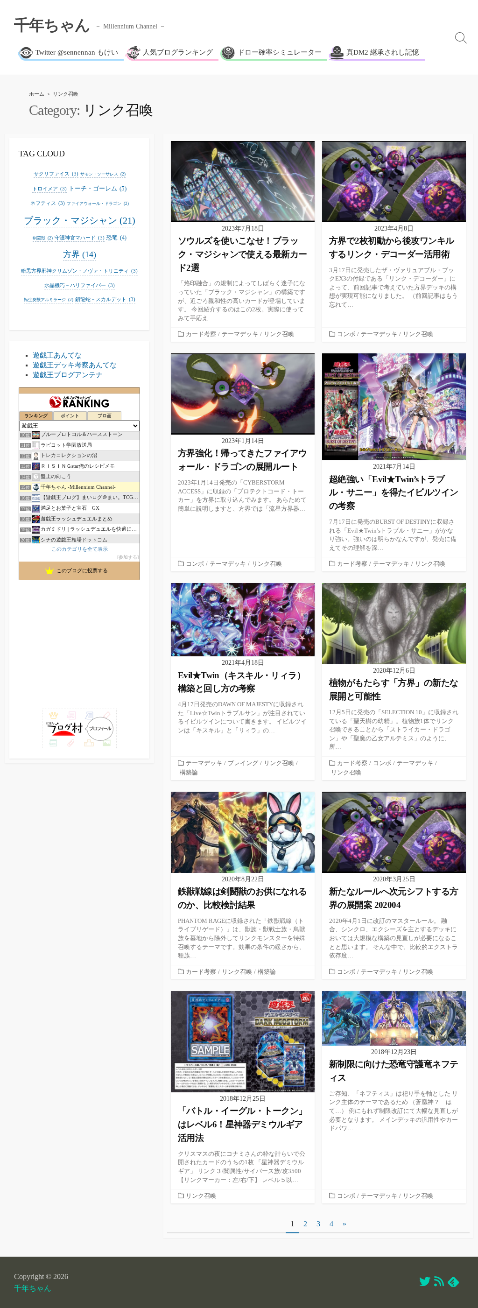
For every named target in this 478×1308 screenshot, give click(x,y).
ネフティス (47, 203)
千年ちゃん (32, 1288)
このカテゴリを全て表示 (79, 549)
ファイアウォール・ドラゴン (98, 203)
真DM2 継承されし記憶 (382, 52)
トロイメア (49, 188)
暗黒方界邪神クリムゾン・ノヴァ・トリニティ (79, 271)
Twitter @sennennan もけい (76, 52)
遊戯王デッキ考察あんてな (75, 365)
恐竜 (116, 237)
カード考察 (201, 334)
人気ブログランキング (178, 52)
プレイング (243, 763)
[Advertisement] (79, 641)
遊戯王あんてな (57, 355)
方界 (79, 254)
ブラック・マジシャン (79, 220)
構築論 (189, 772)
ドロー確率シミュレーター (280, 52)
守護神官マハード (80, 237)
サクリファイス (56, 173)
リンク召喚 (279, 334)
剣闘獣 (43, 238)
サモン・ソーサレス (103, 174)
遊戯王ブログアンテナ (68, 375)
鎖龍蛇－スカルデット (105, 299)
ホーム (36, 94)
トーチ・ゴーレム (98, 188)
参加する (128, 557)
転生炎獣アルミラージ (48, 299)
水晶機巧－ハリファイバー (79, 285)
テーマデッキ (240, 334)
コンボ (346, 334)
